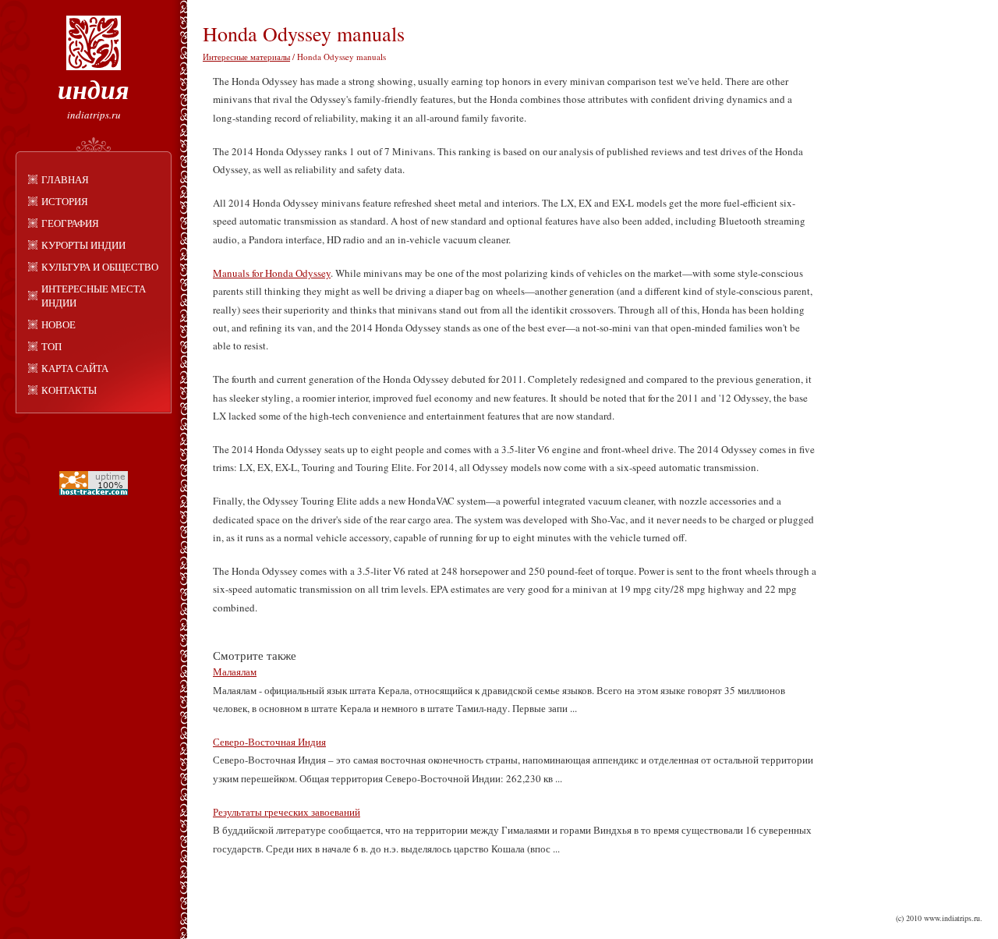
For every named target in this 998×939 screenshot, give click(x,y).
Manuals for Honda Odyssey (272, 273)
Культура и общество (99, 267)
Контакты (69, 390)
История (64, 201)
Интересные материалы (246, 56)
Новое (58, 324)
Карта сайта (74, 368)
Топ (51, 346)
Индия (93, 89)
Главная (65, 179)
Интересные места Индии (93, 296)
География (70, 223)
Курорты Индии (83, 245)
